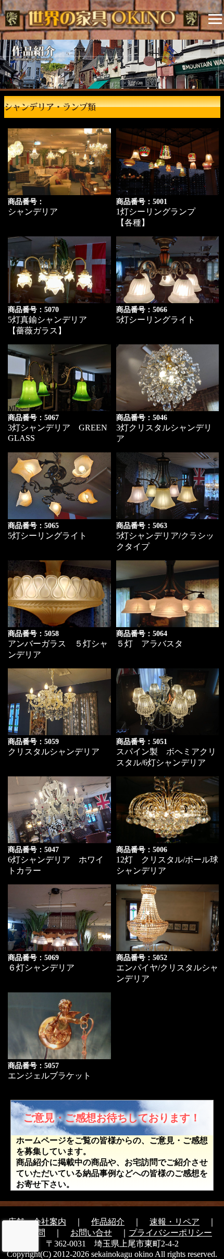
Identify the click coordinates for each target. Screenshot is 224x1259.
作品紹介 (108, 1221)
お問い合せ (91, 1232)
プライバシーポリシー (170, 1232)
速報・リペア (175, 1221)
